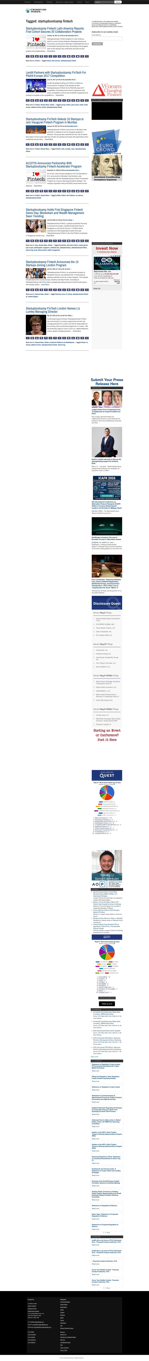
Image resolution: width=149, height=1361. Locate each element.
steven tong (29, 250)
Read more (95, 1071)
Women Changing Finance (66, 1328)
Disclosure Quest (32, 1308)
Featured (27, 2)
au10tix (58, 195)
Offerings (49, 2)
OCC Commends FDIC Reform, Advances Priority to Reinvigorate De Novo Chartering (107, 1039)
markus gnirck (83, 245)
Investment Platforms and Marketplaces (61, 342)
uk (26, 296)
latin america (56, 61)
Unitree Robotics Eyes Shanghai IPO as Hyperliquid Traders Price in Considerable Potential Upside (106, 926)
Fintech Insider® (32, 1306)
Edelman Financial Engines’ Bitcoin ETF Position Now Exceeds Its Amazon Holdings (107, 903)
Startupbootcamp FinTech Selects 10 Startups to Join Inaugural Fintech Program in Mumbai (55, 120)
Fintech (79, 2)
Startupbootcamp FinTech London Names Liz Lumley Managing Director (53, 310)
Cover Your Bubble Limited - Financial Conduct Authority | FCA (105, 1271)
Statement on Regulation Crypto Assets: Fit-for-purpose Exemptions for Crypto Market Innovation (106, 1066)
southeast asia (54, 247)
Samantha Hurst (73, 35)
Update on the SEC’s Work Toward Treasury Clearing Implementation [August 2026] (107, 1134)
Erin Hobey (68, 220)
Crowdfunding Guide (65, 1342)
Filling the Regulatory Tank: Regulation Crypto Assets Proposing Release (105, 1077)
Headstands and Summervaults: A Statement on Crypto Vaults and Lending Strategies (106, 1170)
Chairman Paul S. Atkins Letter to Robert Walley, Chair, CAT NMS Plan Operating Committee (106, 1122)
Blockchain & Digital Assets (64, 2)
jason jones (75, 105)
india (62, 149)
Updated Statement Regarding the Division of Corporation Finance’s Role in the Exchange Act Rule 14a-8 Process (107, 1109)
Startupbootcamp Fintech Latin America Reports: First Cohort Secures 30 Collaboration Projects (55, 30)
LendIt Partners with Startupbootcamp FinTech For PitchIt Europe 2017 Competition (56, 74)
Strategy (62, 1312)
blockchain (62, 245)
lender (81, 105)
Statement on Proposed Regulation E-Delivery (105, 1225)
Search (118, 2)
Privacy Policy (63, 1350)
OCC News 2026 (103, 1016)
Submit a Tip (63, 1334)
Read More (51, 51)
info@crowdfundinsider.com (37, 1322)
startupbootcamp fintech (68, 61)
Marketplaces (38, 2)
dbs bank (70, 245)
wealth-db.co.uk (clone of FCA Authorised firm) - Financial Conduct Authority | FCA (106, 1241)
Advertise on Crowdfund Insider (68, 1337)
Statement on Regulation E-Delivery (104, 1205)
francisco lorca (60, 294)
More (87, 2)
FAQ (61, 1345)
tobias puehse (42, 250)
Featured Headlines (65, 1302)
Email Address (96, 35)
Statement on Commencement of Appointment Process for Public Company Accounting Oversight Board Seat (107, 1097)
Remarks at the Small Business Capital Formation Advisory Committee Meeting (106, 1182)
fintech (49, 61)
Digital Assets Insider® (33, 1311)
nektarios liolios (36, 107)
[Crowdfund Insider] (37, 15)
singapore (46, 247)
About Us (62, 1340)
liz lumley (69, 294)
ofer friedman (70, 195)
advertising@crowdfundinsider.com (42, 1327)
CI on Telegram (31, 1342)
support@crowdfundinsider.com (40, 1324)
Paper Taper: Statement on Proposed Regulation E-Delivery (105, 1215)
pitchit (44, 107)
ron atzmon (79, 195)
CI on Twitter (31, 1332)
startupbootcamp (65, 247)
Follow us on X (107, 1004)
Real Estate (63, 1323)
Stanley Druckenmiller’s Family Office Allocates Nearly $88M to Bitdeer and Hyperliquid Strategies (105, 894)
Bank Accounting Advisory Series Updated (106, 1031)
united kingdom (33, 296)
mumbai (67, 149)
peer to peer (29, 247)
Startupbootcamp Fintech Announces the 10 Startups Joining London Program (52, 263)
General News (45, 105)
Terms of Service (64, 1347)
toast (35, 250)
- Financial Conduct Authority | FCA (104, 1261)
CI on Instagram (32, 1340)
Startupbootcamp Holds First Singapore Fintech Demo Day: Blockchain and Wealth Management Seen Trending (55, 212)
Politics (62, 1310)
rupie (72, 149)
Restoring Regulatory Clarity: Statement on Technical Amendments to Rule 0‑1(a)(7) (106, 1158)
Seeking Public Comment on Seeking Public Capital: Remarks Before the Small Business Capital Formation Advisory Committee (106, 1194)
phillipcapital (38, 247)
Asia (36, 245)
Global (52, 105)
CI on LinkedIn (31, 1337)
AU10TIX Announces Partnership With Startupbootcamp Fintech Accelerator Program (53, 164)
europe (63, 105)
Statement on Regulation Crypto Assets (106, 1087)
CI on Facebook (32, 1334)
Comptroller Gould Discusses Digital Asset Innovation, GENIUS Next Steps (106, 1013)
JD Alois (67, 269)
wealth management (53, 250)
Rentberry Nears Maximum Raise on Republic (108, 918)
